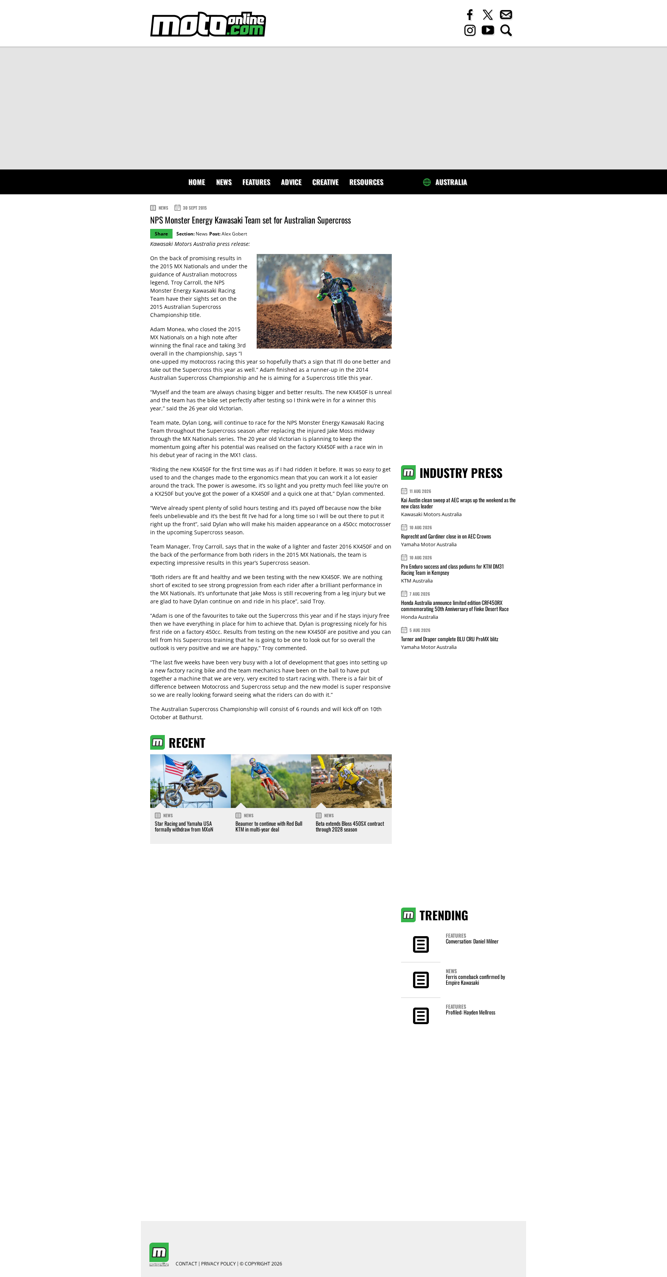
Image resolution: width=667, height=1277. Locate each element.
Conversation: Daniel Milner (472, 941)
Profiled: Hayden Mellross (470, 1012)
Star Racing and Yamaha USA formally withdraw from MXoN (184, 826)
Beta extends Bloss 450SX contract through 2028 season (350, 826)
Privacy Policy (218, 1264)
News (224, 182)
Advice (291, 182)
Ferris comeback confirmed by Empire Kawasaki (475, 979)
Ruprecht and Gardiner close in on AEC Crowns (446, 536)
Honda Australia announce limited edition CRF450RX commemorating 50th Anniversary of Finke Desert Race (455, 605)
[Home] (208, 24)
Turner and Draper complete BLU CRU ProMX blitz (449, 639)
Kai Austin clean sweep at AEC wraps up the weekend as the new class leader (458, 503)
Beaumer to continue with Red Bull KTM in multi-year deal (268, 826)
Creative (325, 182)
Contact (186, 1264)
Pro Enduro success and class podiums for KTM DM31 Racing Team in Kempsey (452, 569)
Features (256, 182)
